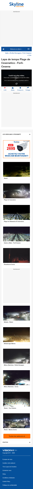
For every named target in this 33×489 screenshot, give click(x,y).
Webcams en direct (15, 49)
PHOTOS (5, 442)
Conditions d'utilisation (9, 478)
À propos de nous (7, 459)
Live (30, 55)
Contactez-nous (7, 470)
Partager (28, 90)
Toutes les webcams (16, 436)
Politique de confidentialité (10, 485)
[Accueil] (3, 49)
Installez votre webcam (9, 463)
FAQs (4, 474)
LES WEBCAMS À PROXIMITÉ (12, 134)
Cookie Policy (6, 481)
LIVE (5, 90)
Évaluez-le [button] (20, 90)
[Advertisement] (16, 29)
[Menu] (28, 49)
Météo (12, 90)
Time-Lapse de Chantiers (9, 466)
